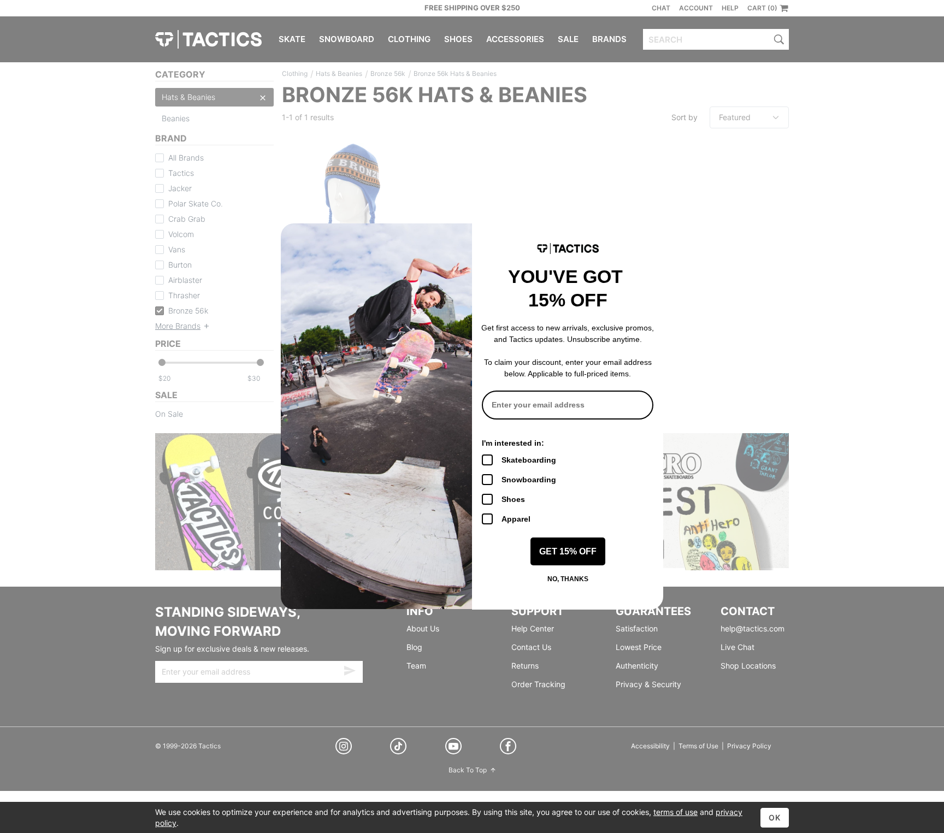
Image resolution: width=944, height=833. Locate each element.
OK (775, 817)
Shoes (513, 499)
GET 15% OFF (568, 551)
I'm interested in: (513, 443)
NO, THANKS (567, 579)
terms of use (675, 812)
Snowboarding (529, 479)
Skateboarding (529, 460)
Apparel (516, 519)
